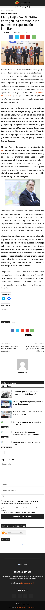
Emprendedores (12, 13)
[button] (42, 3)
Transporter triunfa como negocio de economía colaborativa (10, 349)
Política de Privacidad (22, 604)
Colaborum (7, 32)
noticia (13, 322)
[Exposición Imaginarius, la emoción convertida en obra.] (6, 424)
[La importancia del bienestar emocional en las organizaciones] (6, 434)
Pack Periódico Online (23, 607)
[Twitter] (31, 596)
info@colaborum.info (27, 583)
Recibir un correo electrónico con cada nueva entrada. (19, 512)
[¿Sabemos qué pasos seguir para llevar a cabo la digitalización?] (6, 394)
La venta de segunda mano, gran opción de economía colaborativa (34, 349)
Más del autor (7, 386)
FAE (2, 150)
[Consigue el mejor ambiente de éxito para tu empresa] (6, 414)
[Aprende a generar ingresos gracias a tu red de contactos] (6, 404)
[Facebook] (14, 596)
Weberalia (34, 607)
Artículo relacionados (9, 383)
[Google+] (20, 596)
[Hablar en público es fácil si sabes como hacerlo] (6, 444)
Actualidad (4, 13)
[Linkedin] (25, 596)
